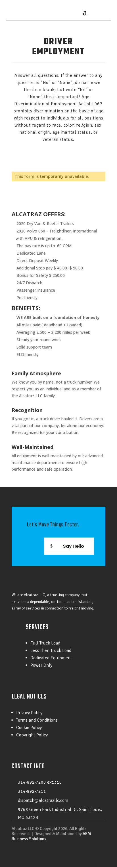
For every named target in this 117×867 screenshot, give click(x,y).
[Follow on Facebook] (78, 854)
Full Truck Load (45, 643)
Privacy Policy (29, 713)
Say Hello (73, 546)
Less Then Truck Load (50, 650)
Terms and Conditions (37, 720)
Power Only (41, 665)
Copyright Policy (32, 735)
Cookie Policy (29, 727)
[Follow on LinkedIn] (100, 854)
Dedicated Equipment (51, 658)
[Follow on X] (89, 854)
